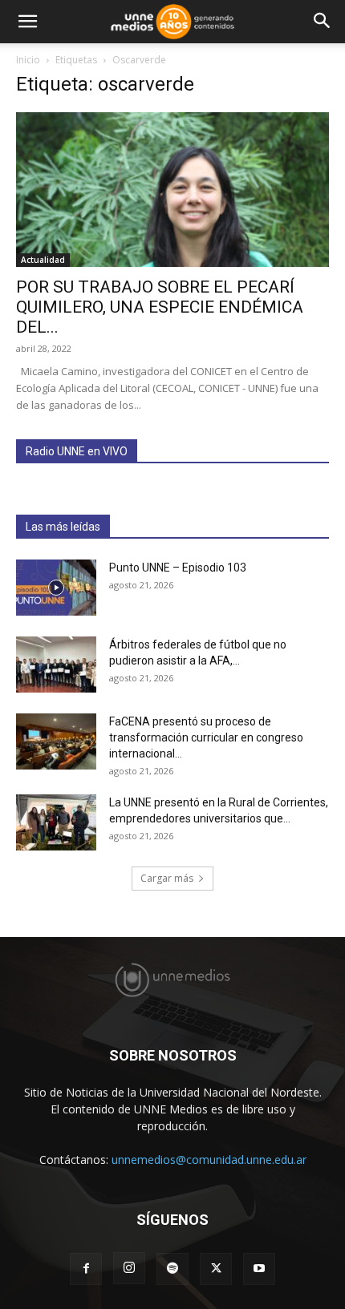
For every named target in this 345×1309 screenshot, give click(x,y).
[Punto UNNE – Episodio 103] (56, 588)
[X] (216, 1269)
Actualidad (43, 259)
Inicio (28, 60)
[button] (27, 21)
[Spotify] (172, 1269)
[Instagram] (129, 1268)
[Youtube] (259, 1269)
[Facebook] (86, 1269)
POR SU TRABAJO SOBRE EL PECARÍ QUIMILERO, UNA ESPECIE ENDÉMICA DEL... (159, 307)
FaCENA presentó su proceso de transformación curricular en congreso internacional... (206, 737)
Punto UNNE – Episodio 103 (177, 567)
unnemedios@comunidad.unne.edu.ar (209, 1159)
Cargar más (166, 878)
